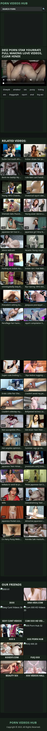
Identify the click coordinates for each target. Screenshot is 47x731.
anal (32, 94)
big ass (40, 94)
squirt (24, 94)
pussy (32, 89)
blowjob (6, 89)
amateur (17, 89)
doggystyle (14, 94)
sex (25, 89)
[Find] (44, 9)
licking (41, 89)
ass (4, 94)
